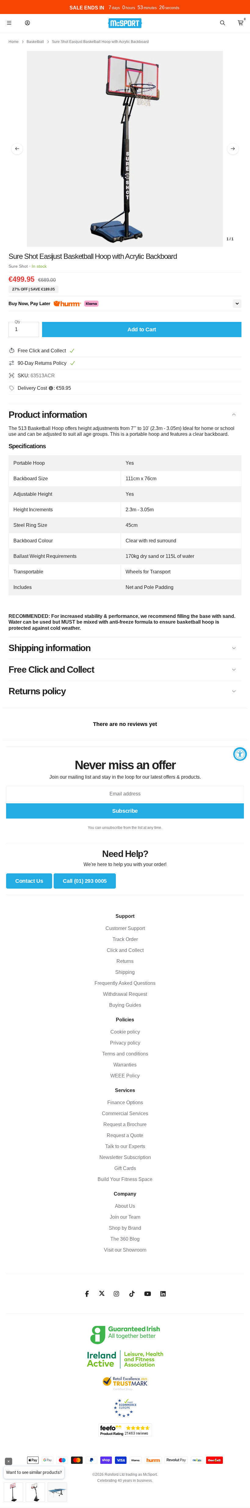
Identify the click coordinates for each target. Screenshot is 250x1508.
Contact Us (29, 881)
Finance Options (125, 1102)
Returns (125, 961)
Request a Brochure (125, 1124)
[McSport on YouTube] (147, 1293)
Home (14, 42)
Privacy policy (125, 1042)
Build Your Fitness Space (125, 1179)
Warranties (125, 1064)
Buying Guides (125, 1005)
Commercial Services (125, 1113)
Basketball (35, 42)
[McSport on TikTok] (132, 1293)
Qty (17, 322)
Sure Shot (18, 266)
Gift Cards (125, 1168)
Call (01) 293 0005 (85, 881)
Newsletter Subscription (125, 1157)
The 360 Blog (125, 1239)
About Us (125, 1206)
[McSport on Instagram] (116, 1293)
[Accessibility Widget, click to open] (240, 754)
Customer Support (125, 928)
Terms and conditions (125, 1053)
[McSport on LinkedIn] (163, 1293)
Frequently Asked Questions (125, 983)
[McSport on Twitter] (101, 1294)
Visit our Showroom (125, 1250)
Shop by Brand (125, 1228)
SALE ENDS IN (87, 7)
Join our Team (125, 1217)
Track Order (125, 939)
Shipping (125, 972)
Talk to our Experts (125, 1146)
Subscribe (125, 811)
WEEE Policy (125, 1075)
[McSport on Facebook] (87, 1293)
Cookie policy (125, 1031)
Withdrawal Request (125, 994)
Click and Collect (125, 950)
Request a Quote (125, 1135)
